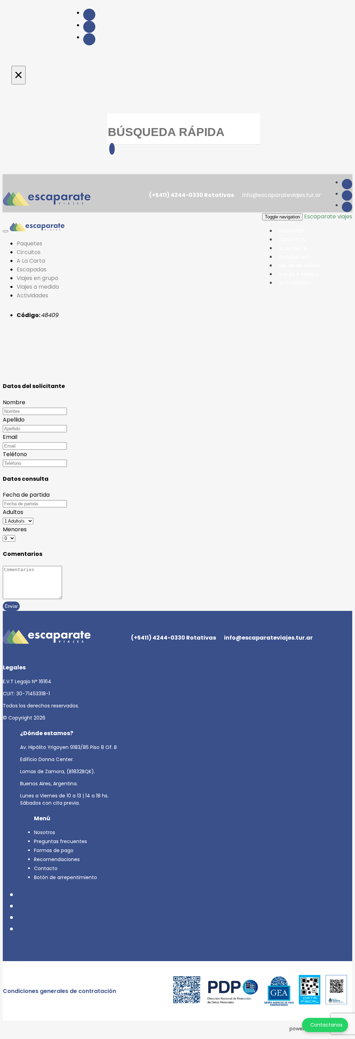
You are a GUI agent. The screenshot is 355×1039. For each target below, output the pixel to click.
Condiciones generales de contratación (59, 991)
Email (10, 437)
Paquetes (29, 243)
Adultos (13, 512)
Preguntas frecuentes (60, 841)
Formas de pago (53, 850)
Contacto (46, 868)
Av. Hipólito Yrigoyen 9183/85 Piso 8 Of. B (68, 747)
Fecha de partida (26, 495)
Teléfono (15, 454)
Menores (15, 529)
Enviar (11, 606)
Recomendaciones (57, 859)
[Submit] (112, 149)
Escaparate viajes (328, 216)
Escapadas (31, 269)
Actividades (295, 283)
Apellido (14, 420)
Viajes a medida (38, 287)
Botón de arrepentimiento (65, 877)
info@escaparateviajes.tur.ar (281, 195)
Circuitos (29, 252)
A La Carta (31, 261)
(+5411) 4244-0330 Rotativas (191, 195)
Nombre (14, 402)
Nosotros (44, 832)
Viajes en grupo (37, 278)
